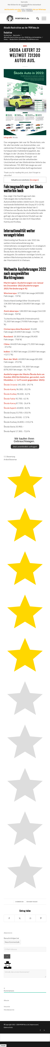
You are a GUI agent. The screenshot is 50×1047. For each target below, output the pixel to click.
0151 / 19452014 (26, 9)
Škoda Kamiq (10, 389)
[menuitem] (24, 2)
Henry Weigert (33, 901)
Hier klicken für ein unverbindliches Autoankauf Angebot (24, 5)
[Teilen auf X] (20, 918)
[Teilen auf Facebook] (9, 918)
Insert (3, 1046)
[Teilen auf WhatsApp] (30, 918)
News (25, 46)
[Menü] (42, 18)
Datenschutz (8, 1027)
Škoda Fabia (9, 398)
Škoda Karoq (10, 403)
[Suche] (36, 18)
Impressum (34, 1024)
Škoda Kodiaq (10, 394)
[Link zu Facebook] (40, 1030)
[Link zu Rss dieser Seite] (44, 1030)
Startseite (24, 2)
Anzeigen (34, 180)
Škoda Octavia (11, 384)
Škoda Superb (10, 408)
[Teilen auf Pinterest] (41, 918)
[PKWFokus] (21, 18)
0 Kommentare (19, 901)
